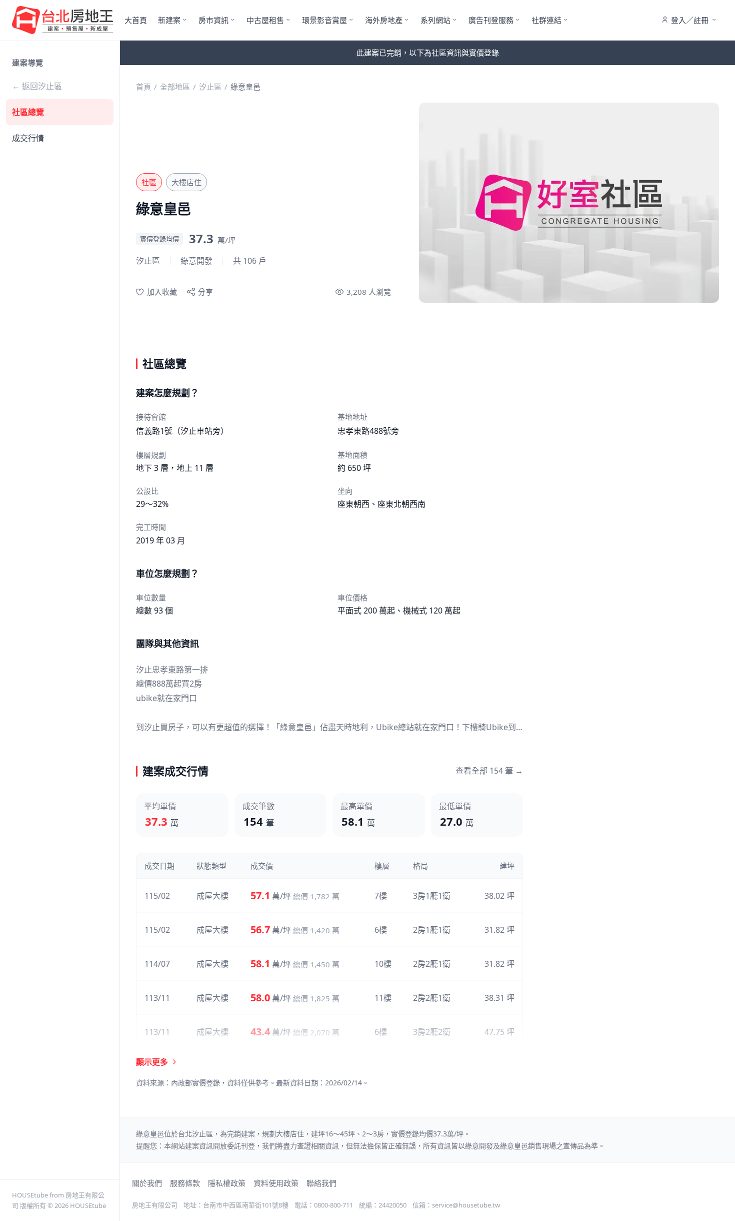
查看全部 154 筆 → (489, 770)
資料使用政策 (276, 1183)
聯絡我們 (321, 1183)
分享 (205, 292)
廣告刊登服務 (491, 20)
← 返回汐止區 (37, 86)
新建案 (169, 20)
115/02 (157, 895)
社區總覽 (28, 112)
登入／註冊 (689, 20)
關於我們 (147, 1183)
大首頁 (135, 20)
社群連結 (547, 20)
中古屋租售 (265, 20)
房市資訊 (213, 20)
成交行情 (28, 138)
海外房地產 (383, 20)
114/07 (157, 963)
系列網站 (435, 20)
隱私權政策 (227, 1183)
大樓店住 (187, 182)
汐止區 (210, 87)
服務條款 (185, 1183)
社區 (149, 182)
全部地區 (175, 87)
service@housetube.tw (466, 1204)
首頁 (143, 87)
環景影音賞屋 (324, 20)
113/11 (157, 997)
